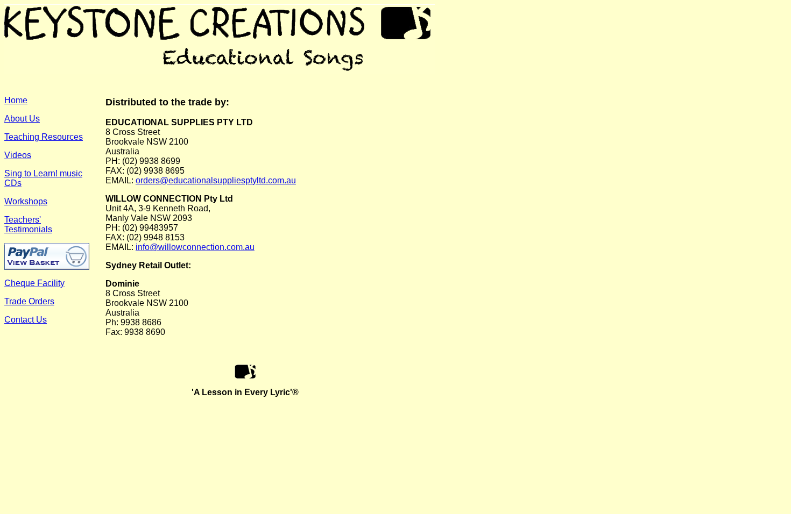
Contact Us (25, 319)
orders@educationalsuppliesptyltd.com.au (216, 180)
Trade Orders (29, 301)
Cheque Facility (34, 283)
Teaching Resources (43, 136)
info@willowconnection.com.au (195, 247)
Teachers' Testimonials (28, 224)
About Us (22, 118)
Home (15, 100)
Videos (17, 155)
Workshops (25, 201)
